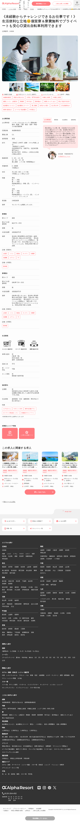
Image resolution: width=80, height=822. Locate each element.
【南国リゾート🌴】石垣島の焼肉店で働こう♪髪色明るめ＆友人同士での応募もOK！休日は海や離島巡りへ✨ (50, 465)
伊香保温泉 (25, 589)
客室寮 (34, 715)
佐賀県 (48, 593)
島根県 (48, 567)
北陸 (3, 596)
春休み (31, 657)
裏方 (72, 675)
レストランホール (12, 675)
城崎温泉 (52, 556)
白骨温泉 (5, 620)
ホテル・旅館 (6, 765)
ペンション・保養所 (58, 765)
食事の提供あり (39, 746)
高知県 (48, 581)
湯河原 (17, 587)
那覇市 (50, 613)
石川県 (10, 600)
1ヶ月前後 (13, 651)
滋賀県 (42, 550)
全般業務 (41, 675)
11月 (73, 657)
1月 (36, 657)
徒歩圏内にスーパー (22, 724)
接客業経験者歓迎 (30, 702)
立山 (12, 606)
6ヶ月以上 (36, 651)
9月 (65, 657)
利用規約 (31, 808)
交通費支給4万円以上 (23, 740)
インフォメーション (22, 687)
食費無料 (48, 746)
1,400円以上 (24, 730)
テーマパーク (16, 765)
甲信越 (4, 611)
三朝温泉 (60, 570)
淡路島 (42, 559)
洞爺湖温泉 (29, 556)
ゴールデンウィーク (8, 657)
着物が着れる (6, 746)
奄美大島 (61, 599)
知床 (33, 553)
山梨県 (10, 614)
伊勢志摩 (9, 635)
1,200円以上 (6, 730)
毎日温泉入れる (17, 746)
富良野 (21, 556)
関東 (3, 577)
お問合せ (27, 810)
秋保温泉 (14, 570)
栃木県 (30, 581)
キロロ (21, 553)
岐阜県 (4, 629)
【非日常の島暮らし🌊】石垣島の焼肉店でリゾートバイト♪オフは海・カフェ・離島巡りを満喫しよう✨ (30, 465)
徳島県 (55, 581)
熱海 (3, 632)
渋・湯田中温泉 (24, 618)
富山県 (4, 600)
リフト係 (5, 684)
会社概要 (38, 808)
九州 (41, 589)
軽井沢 (4, 618)
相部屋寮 (40, 715)
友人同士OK (24, 737)
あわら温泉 (34, 604)
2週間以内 (5, 651)
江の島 (31, 587)
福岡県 (42, 593)
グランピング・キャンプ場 (10, 768)
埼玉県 (18, 581)
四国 (41, 577)
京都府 (48, 550)
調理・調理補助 (65, 675)
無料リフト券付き (21, 749)
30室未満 (26, 758)
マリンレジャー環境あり (60, 746)
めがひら (43, 573)
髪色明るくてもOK (53, 737)
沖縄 (20, 9)
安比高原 (5, 573)
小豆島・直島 (44, 584)
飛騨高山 (9, 632)
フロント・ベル (24, 675)
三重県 (23, 629)
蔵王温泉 (21, 570)
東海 (3, 625)
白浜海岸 (49, 559)
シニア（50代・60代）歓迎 (45, 708)
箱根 (11, 587)
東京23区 (5, 587)
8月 (62, 657)
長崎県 (55, 593)
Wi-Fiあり (47, 715)
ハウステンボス (45, 599)
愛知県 (17, 629)
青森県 (4, 567)
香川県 (42, 581)
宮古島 (55, 615)
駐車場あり (55, 715)
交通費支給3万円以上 (8, 740)
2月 (39, 657)
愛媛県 (61, 581)
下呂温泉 (17, 632)
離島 (18, 774)
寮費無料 (5, 715)
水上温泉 (17, 589)
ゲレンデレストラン (8, 687)
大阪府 (55, 550)
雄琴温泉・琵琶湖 (62, 556)
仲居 (3, 675)
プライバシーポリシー (19, 808)
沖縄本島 (43, 613)
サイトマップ (7, 808)
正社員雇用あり (28, 746)
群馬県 (10, 583)
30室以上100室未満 (16, 758)
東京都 (4, 581)
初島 (32, 632)
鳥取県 (42, 567)
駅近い (32, 724)
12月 (3, 660)
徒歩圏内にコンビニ (8, 724)
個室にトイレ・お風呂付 (16, 715)
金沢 (3, 604)
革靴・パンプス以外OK (68, 737)
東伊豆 (17, 635)
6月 (54, 657)
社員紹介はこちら (64, 156)
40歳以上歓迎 (31, 708)
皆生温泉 (48, 570)
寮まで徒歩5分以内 (8, 718)
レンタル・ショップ (56, 684)
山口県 (67, 567)
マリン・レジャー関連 (9, 678)
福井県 (17, 600)
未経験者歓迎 (6, 702)
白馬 (9, 618)
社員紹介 (6, 810)
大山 (54, 570)
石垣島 (32, 9)
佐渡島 (33, 620)
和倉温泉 (9, 604)
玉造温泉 (68, 570)
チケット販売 (13, 684)
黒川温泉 (43, 601)
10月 (69, 657)
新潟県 (4, 614)
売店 (36, 675)
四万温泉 (9, 589)
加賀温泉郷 (18, 604)
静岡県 (10, 629)
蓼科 (32, 618)
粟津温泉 (26, 604)
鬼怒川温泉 (34, 589)
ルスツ (28, 553)
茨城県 (4, 583)
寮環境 (56, 120)
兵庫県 (61, 550)
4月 (47, 657)
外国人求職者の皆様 (17, 810)
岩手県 (10, 567)
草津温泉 (23, 587)
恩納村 (56, 613)
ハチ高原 (57, 559)
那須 (3, 589)
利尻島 (4, 556)
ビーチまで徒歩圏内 (8, 749)
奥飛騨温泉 (25, 632)
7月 (58, 657)
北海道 (4, 546)
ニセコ (9, 553)
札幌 (3, 553)
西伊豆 (23, 635)
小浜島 (48, 615)
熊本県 (61, 593)
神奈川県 (11, 581)
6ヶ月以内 (28, 651)
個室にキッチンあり (67, 715)
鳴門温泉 (53, 584)
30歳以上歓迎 (22, 708)
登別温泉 (5, 559)
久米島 (62, 613)
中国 (41, 563)
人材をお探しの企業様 (39, 810)
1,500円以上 (33, 730)
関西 (41, 546)
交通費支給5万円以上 (38, 740)
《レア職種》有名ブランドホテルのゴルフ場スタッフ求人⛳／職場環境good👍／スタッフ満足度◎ (69, 465)
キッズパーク (44, 684)
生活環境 (64, 120)
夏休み (18, 657)
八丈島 (4, 592)
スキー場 (34, 765)
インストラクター (33, 684)
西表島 (42, 615)
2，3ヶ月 (20, 651)
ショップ (47, 765)
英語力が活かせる (17, 702)
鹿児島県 (43, 595)
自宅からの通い (14, 737)
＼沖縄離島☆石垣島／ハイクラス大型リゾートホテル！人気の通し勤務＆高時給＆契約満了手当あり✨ (10, 465)
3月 (43, 657)
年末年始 (24, 657)
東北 (3, 563)
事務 (31, 675)
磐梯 (35, 570)
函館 (16, 556)
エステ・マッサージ (52, 675)
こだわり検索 (12, 9)
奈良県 (67, 550)
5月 (50, 657)
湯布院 (68, 599)
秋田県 (23, 567)
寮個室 (28, 715)
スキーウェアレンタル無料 (10, 752)
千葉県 (24, 581)
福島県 (35, 567)
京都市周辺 (43, 556)
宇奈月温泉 (5, 606)
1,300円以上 (15, 730)
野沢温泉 (12, 620)
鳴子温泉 (12, 573)
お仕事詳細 (47, 119)
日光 (36, 587)
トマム (15, 553)
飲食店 (41, 765)
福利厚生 (73, 120)
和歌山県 (43, 552)
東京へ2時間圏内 (49, 724)
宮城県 (17, 567)
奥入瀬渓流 (5, 570)
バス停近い (39, 724)
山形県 (29, 567)
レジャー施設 (26, 765)
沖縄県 (25, 9)
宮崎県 (73, 593)
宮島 (41, 570)
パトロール (22, 684)
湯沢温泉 (26, 620)
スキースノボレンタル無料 (62, 749)
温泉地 (13, 774)
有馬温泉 (73, 556)
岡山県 (55, 567)
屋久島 (54, 599)
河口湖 (19, 620)
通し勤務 (5, 737)
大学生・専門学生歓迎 (9, 708)
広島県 (61, 567)
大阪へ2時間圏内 (61, 724)
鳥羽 (3, 635)
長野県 (17, 614)
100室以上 (5, 758)
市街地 (30, 774)
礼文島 (10, 556)
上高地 (15, 618)
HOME (4, 9)
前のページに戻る (9, 502)
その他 (20, 678)
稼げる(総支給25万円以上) (37, 737)
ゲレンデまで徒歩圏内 (35, 749)
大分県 (67, 593)
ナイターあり (48, 749)
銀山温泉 (29, 570)
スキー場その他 (35, 687)
